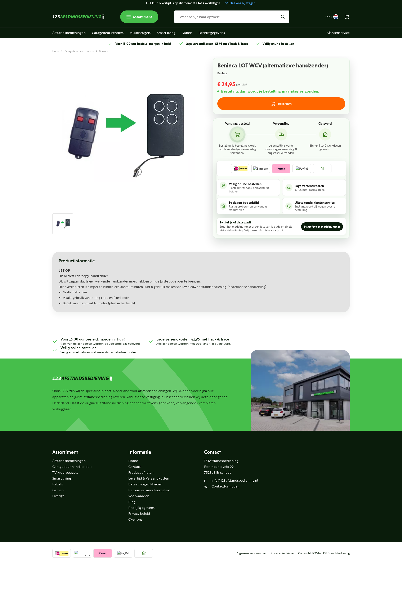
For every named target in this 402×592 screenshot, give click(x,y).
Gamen (58, 490)
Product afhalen (140, 472)
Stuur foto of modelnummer (322, 226)
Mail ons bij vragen (242, 3)
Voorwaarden (138, 495)
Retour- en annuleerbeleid (149, 490)
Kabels (187, 32)
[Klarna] (281, 168)
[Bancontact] (260, 168)
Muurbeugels (140, 32)
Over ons (135, 519)
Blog (131, 501)
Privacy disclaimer (282, 553)
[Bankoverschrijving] (322, 168)
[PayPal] (301, 168)
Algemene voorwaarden (252, 553)
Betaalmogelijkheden (145, 484)
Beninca (103, 51)
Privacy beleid (139, 513)
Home (55, 51)
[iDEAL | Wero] (240, 168)
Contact (134, 466)
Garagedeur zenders (108, 32)
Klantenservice (338, 32)
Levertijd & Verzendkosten (148, 478)
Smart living (166, 32)
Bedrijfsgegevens (212, 32)
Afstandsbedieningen (69, 32)
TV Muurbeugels (65, 472)
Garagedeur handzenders (79, 51)
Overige (58, 495)
